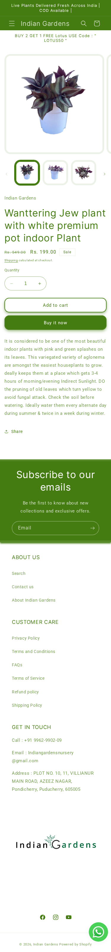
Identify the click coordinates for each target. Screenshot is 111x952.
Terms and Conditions (33, 651)
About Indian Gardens (34, 600)
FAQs (17, 664)
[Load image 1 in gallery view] (27, 172)
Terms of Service (28, 678)
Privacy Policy (26, 638)
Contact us (23, 586)
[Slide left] (6, 174)
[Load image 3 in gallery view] (83, 172)
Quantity (11, 270)
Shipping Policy (27, 705)
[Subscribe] (92, 528)
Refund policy (25, 692)
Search (19, 573)
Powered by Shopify (75, 944)
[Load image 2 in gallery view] (55, 172)
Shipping (11, 260)
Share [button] (17, 431)
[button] (11, 23)
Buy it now (55, 322)
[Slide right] (104, 174)
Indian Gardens (46, 944)
